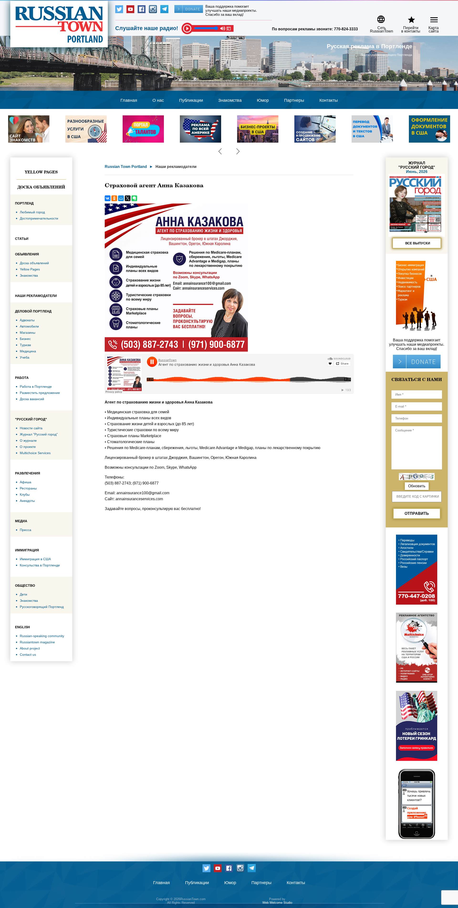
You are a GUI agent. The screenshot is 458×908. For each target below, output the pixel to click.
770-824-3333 (346, 29)
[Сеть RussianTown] (378, 18)
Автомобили (29, 326)
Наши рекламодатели (176, 167)
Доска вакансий (32, 399)
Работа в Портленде (36, 386)
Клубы (25, 494)
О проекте (28, 447)
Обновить (416, 486)
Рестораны (28, 488)
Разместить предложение (40, 393)
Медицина (28, 351)
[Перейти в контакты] (407, 18)
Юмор (263, 100)
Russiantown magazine (37, 642)
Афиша (25, 482)
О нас (158, 100)
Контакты (328, 100)
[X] (127, 198)
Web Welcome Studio (277, 902)
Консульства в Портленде (40, 565)
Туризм (25, 345)
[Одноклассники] (114, 198)
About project (30, 648)
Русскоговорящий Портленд (42, 607)
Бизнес (25, 339)
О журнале (28, 440)
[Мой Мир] (121, 198)
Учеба (24, 357)
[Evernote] (134, 198)
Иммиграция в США (35, 559)
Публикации (191, 100)
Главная (128, 100)
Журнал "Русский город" (39, 434)
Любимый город (32, 212)
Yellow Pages (41, 172)
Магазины (27, 332)
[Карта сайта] (430, 18)
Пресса (25, 530)
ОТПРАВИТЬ (417, 513)
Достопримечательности (39, 218)
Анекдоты (27, 501)
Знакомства (230, 100)
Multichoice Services (35, 453)
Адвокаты (27, 320)
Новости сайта (31, 428)
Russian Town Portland (126, 167)
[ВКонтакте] (107, 198)
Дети (23, 594)
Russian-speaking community (42, 636)
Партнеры (294, 100)
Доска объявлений (41, 187)
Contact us (28, 654)
